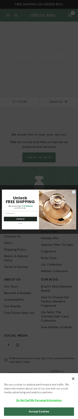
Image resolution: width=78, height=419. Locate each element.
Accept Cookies (39, 411)
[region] (39, 396)
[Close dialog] (73, 192)
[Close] (73, 378)
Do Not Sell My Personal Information (39, 400)
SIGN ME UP (20, 219)
